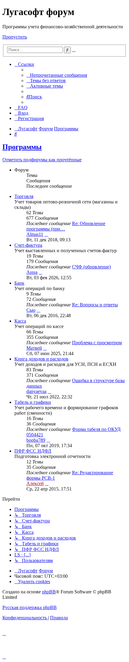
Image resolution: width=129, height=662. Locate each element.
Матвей (34, 348)
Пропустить (14, 36)
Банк (19, 283)
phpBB (49, 591)
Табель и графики (32, 402)
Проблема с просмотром (97, 342)
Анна (32, 272)
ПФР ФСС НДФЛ (32, 450)
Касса (20, 320)
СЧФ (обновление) (91, 266)
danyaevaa (36, 391)
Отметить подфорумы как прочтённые (42, 159)
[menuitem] (56, 75)
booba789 (35, 440)
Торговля (23, 196)
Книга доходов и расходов (41, 358)
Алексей (35, 483)
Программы (22, 147)
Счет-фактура (28, 245)
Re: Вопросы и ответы (95, 304)
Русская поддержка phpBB (29, 607)
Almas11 (34, 234)
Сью (30, 310)
